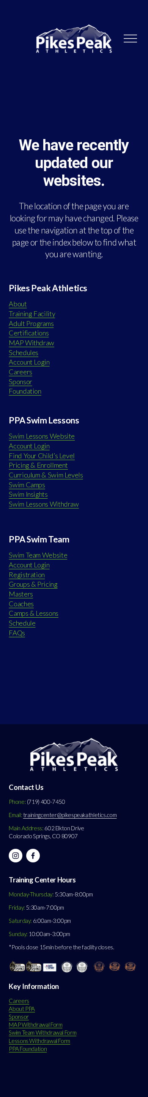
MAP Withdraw (31, 342)
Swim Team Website (38, 555)
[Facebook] (33, 855)
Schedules (23, 352)
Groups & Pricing (33, 584)
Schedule (22, 623)
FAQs (17, 633)
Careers (20, 372)
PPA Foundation (28, 1048)
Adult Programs (31, 323)
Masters (21, 594)
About (18, 304)
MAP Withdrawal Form (35, 1024)
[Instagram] (15, 855)
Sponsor (20, 381)
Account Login (29, 362)
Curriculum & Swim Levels (46, 475)
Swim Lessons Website (42, 436)
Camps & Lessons (33, 613)
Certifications (29, 333)
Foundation (25, 391)
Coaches (21, 603)
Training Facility (32, 313)
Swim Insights (28, 494)
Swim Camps (27, 485)
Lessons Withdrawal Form (39, 1040)
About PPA (22, 1008)
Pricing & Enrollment (38, 465)
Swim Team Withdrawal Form (42, 1032)
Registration (27, 574)
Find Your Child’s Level (42, 455)
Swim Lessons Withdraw (44, 504)
